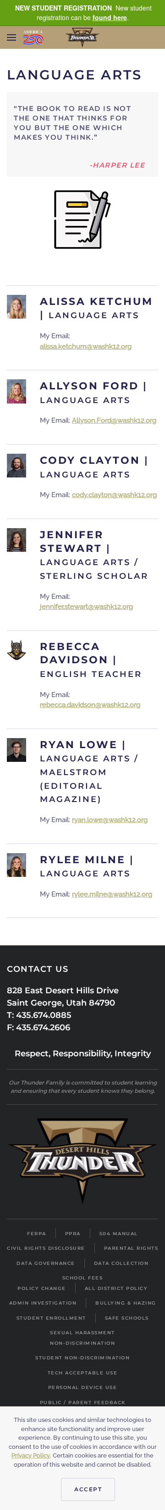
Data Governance (45, 1263)
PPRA (73, 1234)
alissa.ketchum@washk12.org (86, 346)
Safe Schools (127, 1318)
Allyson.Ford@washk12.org (114, 420)
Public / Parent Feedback (83, 1402)
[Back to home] (83, 37)
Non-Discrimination (82, 1343)
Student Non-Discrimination (82, 1358)
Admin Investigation (43, 1303)
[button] (11, 37)
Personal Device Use (82, 1387)
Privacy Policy (30, 1455)
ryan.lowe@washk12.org (110, 820)
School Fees (82, 1278)
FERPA (36, 1234)
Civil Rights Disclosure (46, 1248)
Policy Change (41, 1288)
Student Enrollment (51, 1318)
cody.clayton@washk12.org (114, 495)
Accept (88, 1489)
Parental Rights (131, 1248)
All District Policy (116, 1288)
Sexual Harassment (82, 1333)
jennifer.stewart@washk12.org (86, 607)
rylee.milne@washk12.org (112, 894)
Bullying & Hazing (125, 1303)
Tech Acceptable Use (83, 1373)
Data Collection (121, 1263)
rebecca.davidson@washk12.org (90, 705)
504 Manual (118, 1234)
